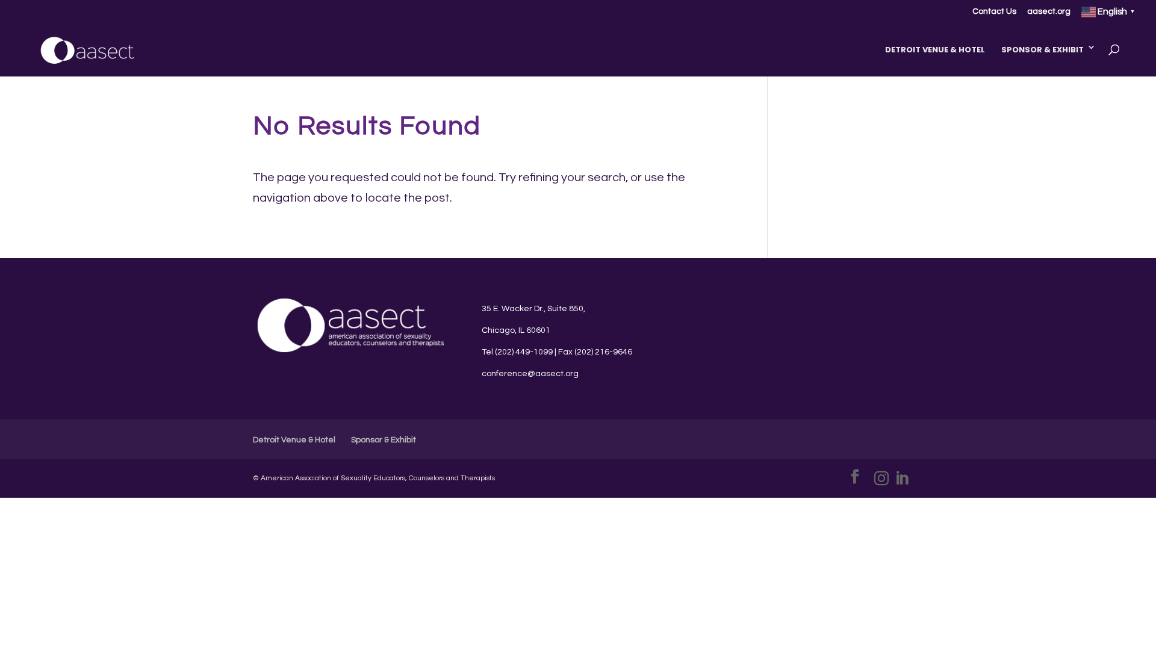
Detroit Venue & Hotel (935, 49)
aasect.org (1049, 11)
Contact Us (994, 11)
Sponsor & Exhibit (1042, 49)
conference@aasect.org (530, 374)
